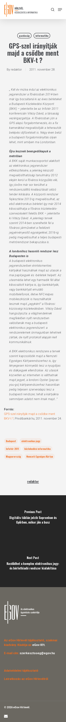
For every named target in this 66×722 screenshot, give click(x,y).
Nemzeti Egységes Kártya (39, 456)
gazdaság (24, 35)
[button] (60, 9)
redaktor (16, 69)
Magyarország (13, 456)
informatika (41, 35)
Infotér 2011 (12, 449)
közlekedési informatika (37, 449)
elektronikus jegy (30, 441)
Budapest (11, 441)
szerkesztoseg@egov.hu (37, 653)
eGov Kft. (38, 645)
